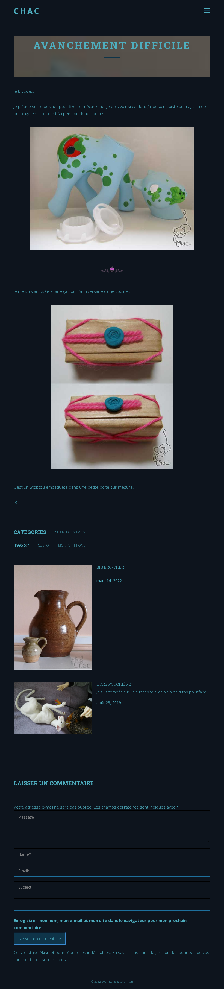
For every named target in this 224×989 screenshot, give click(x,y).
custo (43, 545)
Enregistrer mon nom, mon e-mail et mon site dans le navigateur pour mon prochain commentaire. (100, 924)
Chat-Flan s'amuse (71, 532)
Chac (27, 11)
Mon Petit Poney (72, 545)
